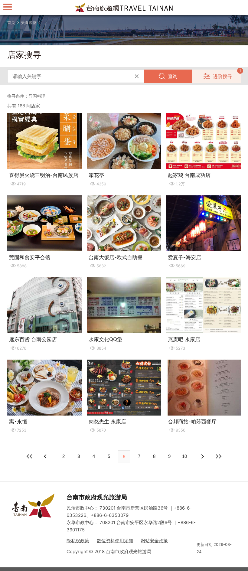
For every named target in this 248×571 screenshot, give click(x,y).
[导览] (7, 7)
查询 (173, 76)
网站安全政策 (154, 540)
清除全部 (136, 76)
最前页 (30, 456)
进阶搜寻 (222, 76)
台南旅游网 (124, 7)
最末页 (218, 456)
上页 (202, 456)
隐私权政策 (78, 540)
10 (184, 456)
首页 (11, 22)
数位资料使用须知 (115, 540)
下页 (46, 456)
